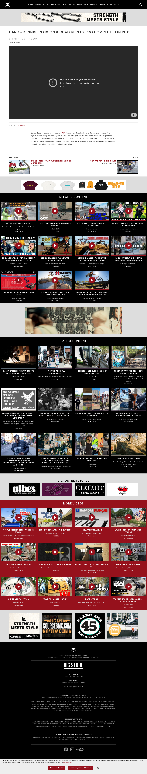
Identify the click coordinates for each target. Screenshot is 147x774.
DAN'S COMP (92, 722)
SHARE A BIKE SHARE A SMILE (73, 726)
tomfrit (73, 756)
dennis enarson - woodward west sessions (55, 259)
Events (93, 4)
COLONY (73, 722)
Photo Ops (66, 4)
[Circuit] (90, 489)
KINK (47, 724)
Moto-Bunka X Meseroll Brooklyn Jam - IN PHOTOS (128, 415)
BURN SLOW (58, 722)
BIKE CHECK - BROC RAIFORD (18, 564)
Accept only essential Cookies (80, 768)
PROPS (100, 724)
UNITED (86, 726)
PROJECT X (114, 4)
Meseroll (80, 737)
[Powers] (57, 489)
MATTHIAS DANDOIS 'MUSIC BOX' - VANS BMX (55, 224)
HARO (63, 133)
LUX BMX (63, 724)
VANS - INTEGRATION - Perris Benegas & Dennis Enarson (128, 259)
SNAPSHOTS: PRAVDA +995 (128, 458)
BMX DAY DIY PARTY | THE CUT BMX (55, 530)
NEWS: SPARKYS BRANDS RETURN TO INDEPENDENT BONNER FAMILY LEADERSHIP (18, 416)
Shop (86, 4)
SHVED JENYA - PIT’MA (18, 599)
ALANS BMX (36, 722)
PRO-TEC (107, 724)
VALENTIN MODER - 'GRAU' (55, 599)
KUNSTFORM (54, 724)
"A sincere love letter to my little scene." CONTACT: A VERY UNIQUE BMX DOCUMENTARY (55, 460)
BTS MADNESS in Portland (18, 223)
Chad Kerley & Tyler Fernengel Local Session (92, 224)
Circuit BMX (43, 737)
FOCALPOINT (102, 722)
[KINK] (73, 17)
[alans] (90, 626)
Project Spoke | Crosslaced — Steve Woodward (128, 600)
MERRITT (78, 724)
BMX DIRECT (45, 722)
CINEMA (66, 722)
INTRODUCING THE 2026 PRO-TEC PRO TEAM (92, 459)
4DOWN (108, 726)
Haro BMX (21, 125)
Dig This (46, 4)
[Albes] (24, 489)
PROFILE (93, 724)
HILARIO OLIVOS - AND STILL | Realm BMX (91, 565)
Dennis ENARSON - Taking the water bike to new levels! (92, 259)
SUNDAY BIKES (57, 726)
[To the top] (73, 649)
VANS (92, 726)
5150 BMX (62, 737)
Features (55, 4)
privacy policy (67, 762)
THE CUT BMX (82, 722)
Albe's (35, 737)
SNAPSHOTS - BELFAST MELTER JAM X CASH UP (91, 415)
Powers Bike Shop (92, 737)
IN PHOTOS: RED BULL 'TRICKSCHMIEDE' (55, 372)
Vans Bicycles (83, 739)
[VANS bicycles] (122, 489)
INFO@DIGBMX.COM (76, 687)
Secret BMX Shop (106, 737)
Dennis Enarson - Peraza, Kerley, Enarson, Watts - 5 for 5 (18, 259)
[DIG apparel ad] (73, 185)
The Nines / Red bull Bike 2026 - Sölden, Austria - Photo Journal (55, 415)
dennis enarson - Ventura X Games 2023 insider (55, 294)
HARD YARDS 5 (91, 599)
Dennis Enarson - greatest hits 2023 (18, 294)
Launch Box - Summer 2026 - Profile (128, 531)
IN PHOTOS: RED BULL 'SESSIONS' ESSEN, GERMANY (92, 372)
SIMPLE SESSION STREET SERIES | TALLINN (18, 531)
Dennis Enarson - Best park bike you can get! (128, 224)
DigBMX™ (86, 655)
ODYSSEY (86, 724)
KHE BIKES (41, 724)
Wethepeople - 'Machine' (128, 564)
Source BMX (63, 739)
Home (30, 4)
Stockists (77, 4)
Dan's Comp (53, 737)
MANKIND (70, 724)
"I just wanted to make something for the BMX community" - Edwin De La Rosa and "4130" (18, 461)
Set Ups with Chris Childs (103, 161)
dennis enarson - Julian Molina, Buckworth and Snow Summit (92, 294)
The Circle (103, 4)
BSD (51, 722)
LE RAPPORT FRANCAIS (91, 530)
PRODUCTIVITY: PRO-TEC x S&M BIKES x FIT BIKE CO (128, 372)
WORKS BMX (100, 726)
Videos (38, 4)
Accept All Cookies (57, 768)
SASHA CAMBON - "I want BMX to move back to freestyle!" (18, 372)
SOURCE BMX (45, 726)
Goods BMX (71, 737)
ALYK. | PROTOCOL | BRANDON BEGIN (55, 564)
